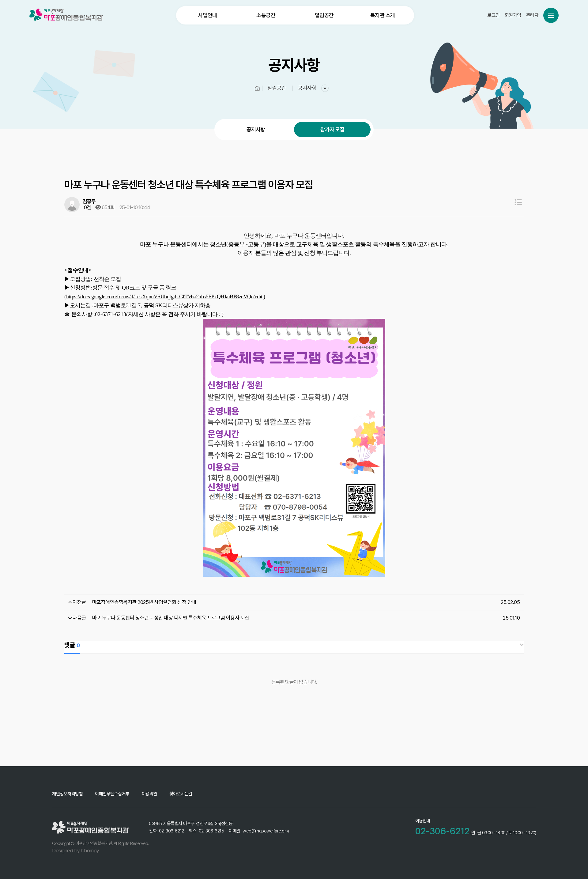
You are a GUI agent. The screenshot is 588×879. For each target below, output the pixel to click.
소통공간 (265, 15)
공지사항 (256, 129)
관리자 (532, 15)
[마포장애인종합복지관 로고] (66, 15)
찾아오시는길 (180, 794)
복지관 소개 (382, 15)
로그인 (493, 15)
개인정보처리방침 (67, 794)
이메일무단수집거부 (112, 794)
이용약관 (149, 794)
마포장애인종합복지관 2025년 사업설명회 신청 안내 (144, 602)
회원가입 (513, 15)
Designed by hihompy (75, 850)
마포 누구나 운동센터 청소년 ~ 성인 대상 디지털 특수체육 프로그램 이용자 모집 (170, 618)
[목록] (518, 202)
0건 (87, 207)
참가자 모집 (332, 129)
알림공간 (324, 15)
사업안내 (207, 15)
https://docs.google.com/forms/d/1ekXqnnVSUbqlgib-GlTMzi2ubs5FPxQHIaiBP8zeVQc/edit (164, 296)
